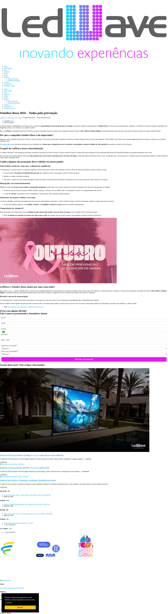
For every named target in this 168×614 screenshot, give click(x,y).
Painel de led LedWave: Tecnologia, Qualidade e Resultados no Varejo (28, 480)
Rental (6, 73)
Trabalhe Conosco (9, 85)
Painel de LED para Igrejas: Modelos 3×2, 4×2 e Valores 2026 (24, 468)
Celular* (3, 329)
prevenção (40, 307)
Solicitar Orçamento (84, 359)
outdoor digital (22, 307)
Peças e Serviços (13, 78)
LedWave (10, 291)
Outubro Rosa (32, 307)
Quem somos (8, 68)
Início (5, 66)
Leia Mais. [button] (8, 602)
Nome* (3, 317)
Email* (3, 323)
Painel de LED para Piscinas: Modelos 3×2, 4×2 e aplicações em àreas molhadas (31, 455)
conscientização (12, 307)
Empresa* (4, 334)
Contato (6, 82)
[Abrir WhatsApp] (163, 609)
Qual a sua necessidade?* (9, 351)
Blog (5, 70)
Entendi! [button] (20, 607)
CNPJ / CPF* (5, 340)
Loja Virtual (7, 84)
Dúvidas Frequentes (14, 80)
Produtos (6, 72)
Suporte (6, 77)
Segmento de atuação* (9, 346)
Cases (5, 75)
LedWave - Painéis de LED (8, 117)
